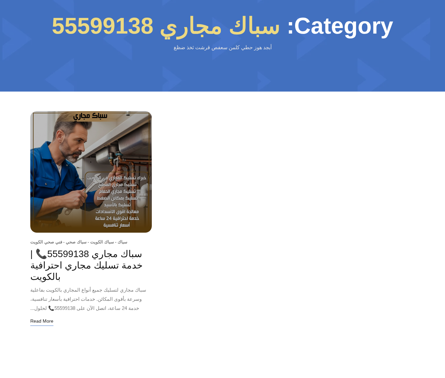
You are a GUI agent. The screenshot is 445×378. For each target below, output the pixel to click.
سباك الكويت (101, 242)
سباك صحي (75, 242)
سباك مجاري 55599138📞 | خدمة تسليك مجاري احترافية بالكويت (86, 265)
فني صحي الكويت (46, 242)
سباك (121, 242)
